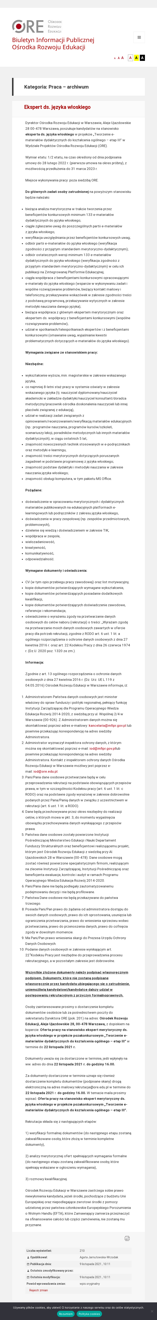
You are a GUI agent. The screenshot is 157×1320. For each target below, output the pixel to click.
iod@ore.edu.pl (45, 771)
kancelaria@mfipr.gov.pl (107, 725)
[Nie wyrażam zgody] (152, 1311)
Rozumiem (66, 1313)
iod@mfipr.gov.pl (103, 748)
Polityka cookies (89, 1313)
